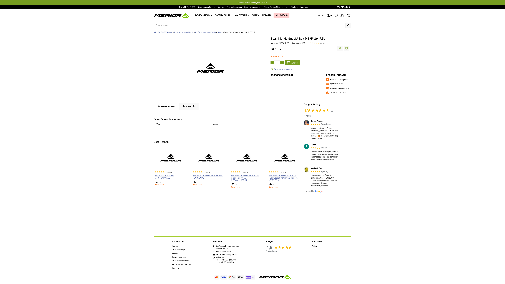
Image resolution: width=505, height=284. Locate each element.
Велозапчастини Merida (183, 32)
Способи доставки (282, 75)
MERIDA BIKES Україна (163, 32)
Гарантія (221, 7)
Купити (294, 63)
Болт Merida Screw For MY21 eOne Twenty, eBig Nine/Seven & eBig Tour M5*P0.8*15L (283, 177)
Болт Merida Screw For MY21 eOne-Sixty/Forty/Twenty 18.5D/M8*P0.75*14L (245, 177)
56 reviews (271, 251)
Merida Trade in (291, 7)
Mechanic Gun (316, 168)
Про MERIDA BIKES (187, 7)
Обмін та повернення (252, 7)
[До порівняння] (340, 48)
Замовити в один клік (284, 69)
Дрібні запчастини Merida (205, 32)
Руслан (314, 145)
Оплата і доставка (234, 7)
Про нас (175, 246)
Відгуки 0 (323, 43)
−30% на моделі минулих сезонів (252, 2)
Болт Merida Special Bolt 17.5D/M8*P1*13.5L (164, 176)
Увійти (314, 246)
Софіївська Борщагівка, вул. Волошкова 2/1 (227, 247)
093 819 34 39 (343, 7)
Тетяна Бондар (317, 121)
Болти (220, 32)
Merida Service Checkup (273, 7)
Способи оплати (336, 75)
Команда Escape (178, 250)
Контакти (304, 7)
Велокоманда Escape (206, 7)
